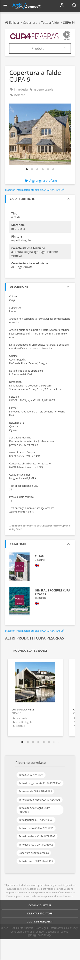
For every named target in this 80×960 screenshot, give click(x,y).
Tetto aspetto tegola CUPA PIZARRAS (40, 799)
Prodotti (38, 48)
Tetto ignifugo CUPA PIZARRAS (36, 820)
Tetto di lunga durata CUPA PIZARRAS (40, 783)
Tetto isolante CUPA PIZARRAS (36, 844)
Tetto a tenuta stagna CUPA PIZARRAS (34, 809)
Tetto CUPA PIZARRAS (31, 775)
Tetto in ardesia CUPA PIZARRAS (37, 836)
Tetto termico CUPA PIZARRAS (36, 861)
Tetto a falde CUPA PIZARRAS (35, 791)
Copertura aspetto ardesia (34, 853)
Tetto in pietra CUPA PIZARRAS (36, 828)
